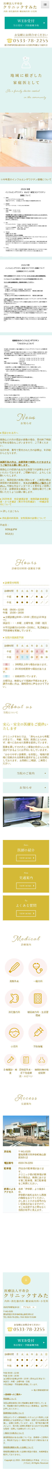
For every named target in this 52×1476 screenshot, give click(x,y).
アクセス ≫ (28, 1307)
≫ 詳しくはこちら (9, 511)
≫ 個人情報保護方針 (40, 1390)
